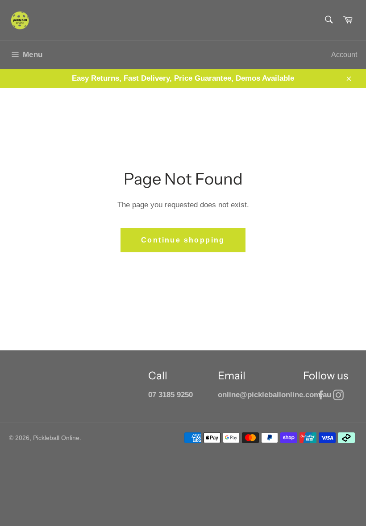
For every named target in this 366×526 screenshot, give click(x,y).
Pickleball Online (56, 438)
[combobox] (328, 20)
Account (344, 54)
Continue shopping (183, 240)
